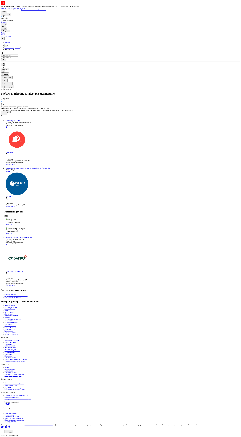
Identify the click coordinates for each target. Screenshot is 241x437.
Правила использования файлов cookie (33, 10)
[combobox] (9, 56)
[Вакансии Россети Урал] (122, 184)
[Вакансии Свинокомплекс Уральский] (122, 257)
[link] (4, 28)
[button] (3, 33)
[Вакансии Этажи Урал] (122, 139)
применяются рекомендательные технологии (38, 425)
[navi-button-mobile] (3, 38)
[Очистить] (3, 59)
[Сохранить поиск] (3, 64)
